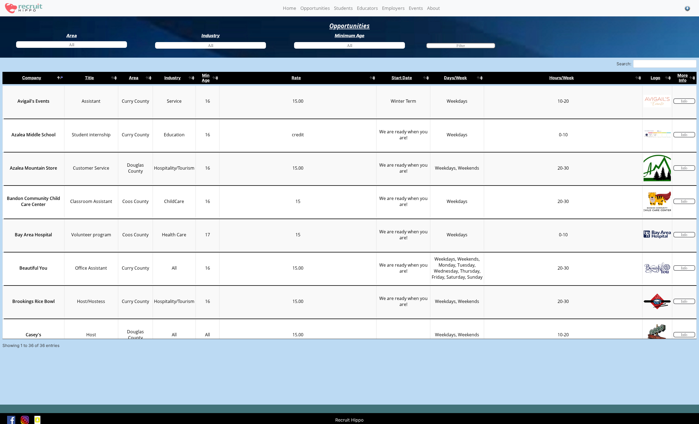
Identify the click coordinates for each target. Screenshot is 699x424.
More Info (682, 78)
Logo (655, 77)
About (433, 8)
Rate (296, 77)
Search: (624, 63)
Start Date (402, 77)
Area (133, 77)
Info (684, 101)
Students (343, 8)
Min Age (206, 78)
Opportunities (315, 8)
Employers (393, 8)
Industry (172, 77)
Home (290, 8)
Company (31, 77)
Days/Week (455, 77)
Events (416, 8)
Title (89, 77)
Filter (461, 45)
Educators (367, 8)
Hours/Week (561, 77)
